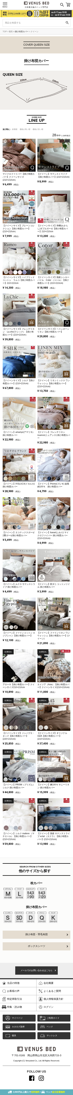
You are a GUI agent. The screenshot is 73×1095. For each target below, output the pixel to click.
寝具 (11, 31)
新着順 (14, 129)
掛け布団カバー (22, 31)
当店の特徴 (13, 983)
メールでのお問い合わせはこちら (36, 970)
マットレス (52, 1035)
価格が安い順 (38, 129)
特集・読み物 (14, 1006)
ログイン (49, 1006)
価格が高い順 (25, 129)
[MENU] (5, 3)
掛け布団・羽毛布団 (36, 934)
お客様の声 (13, 991)
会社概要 (49, 983)
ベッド (50, 1026)
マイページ (17, 1018)
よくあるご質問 (52, 991)
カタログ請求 (18, 1026)
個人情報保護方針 (53, 998)
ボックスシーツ (36, 946)
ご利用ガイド (53, 1018)
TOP (5, 31)
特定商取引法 (14, 998)
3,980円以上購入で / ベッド (39, 1092)
